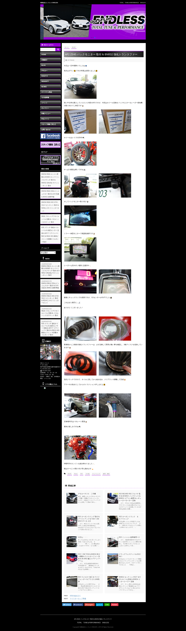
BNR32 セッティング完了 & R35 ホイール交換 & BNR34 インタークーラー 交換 (129, 579)
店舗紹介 (44, 60)
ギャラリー (45, 108)
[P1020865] (80, 97)
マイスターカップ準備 (78, 598)
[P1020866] (80, 196)
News (76, 474)
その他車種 (45, 97)
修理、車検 (106, 474)
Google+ (90, 605)
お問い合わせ (45, 130)
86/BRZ (44, 87)
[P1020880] (114, 374)
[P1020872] (114, 292)
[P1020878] (80, 374)
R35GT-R (44, 76)
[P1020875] (80, 260)
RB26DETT (45, 81)
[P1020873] (114, 196)
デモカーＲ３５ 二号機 (87, 494)
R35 (81, 474)
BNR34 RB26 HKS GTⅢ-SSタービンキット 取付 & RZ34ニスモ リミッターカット (50, 299)
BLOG (69, 474)
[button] (91, 37)
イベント (44, 103)
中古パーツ (45, 119)
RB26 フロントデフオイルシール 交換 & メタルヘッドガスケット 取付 (50, 219)
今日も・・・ (83, 537)
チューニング (96, 474)
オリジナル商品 (46, 92)
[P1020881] (80, 458)
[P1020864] (80, 164)
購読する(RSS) (48, 45)
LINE (107, 605)
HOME (43, 54)
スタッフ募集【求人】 (49, 124)
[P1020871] (80, 292)
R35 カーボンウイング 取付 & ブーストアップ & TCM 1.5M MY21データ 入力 (89, 518)
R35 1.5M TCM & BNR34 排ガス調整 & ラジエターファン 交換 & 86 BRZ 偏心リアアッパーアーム (89, 557)
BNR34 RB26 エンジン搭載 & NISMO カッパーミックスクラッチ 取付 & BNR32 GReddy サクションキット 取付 (50, 180)
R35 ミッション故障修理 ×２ (129, 537)
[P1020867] (80, 416)
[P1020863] (114, 132)
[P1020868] (114, 416)
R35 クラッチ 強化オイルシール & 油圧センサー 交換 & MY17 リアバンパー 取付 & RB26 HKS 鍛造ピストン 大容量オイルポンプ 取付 (50, 329)
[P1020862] (80, 132)
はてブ (99, 605)
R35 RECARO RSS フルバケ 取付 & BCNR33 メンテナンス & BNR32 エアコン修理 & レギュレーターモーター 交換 (130, 497)
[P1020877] (114, 339)
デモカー (44, 71)
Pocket (114, 605)
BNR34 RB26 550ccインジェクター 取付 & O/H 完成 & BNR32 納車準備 (50, 194)
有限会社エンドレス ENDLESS (49, 3)
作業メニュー (45, 113)
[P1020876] (80, 339)
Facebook (78, 605)
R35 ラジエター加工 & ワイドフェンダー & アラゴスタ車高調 (89, 579)
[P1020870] (80, 228)
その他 (87, 474)
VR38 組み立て (75, 596)
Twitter (68, 605)
